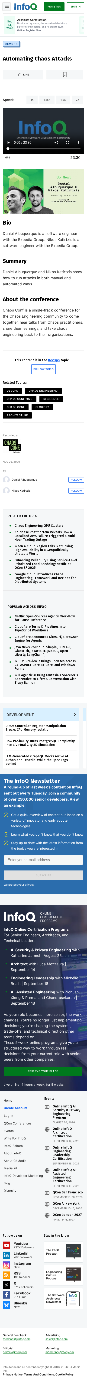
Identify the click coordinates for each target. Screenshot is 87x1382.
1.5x (63, 99)
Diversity (10, 1190)
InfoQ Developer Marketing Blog (23, 1179)
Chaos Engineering (43, 390)
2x (77, 99)
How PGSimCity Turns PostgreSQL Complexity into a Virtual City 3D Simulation (40, 743)
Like (26, 74)
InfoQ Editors (13, 1146)
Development (20, 714)
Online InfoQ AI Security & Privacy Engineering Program (66, 1112)
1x (32, 99)
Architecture (17, 415)
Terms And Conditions (39, 1374)
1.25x (47, 99)
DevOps (11, 44)
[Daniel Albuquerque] (6, 479)
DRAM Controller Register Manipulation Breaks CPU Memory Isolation (36, 728)
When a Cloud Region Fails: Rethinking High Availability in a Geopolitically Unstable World (44, 550)
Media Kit (10, 1168)
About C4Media (15, 1161)
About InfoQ (12, 1153)
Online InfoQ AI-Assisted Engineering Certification (65, 1175)
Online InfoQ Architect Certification (62, 1132)
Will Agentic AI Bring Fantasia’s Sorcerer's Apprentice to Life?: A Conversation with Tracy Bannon (46, 679)
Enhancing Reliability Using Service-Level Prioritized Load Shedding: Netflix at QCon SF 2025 (46, 564)
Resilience (51, 399)
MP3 (7, 157)
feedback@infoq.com (16, 1339)
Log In (8, 1115)
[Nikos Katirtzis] (6, 490)
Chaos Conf (16, 407)
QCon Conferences (18, 1123)
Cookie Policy (64, 1374)
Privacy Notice (13, 1374)
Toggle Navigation (6, 6)
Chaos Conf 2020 (19, 399)
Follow (76, 479)
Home (8, 1100)
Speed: (8, 100)
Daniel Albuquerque (24, 479)
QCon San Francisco (68, 1192)
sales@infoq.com (56, 1339)
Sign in (76, 6)
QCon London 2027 (67, 1215)
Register (54, 6)
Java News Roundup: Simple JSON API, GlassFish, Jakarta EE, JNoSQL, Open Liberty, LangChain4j (43, 651)
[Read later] (64, 74)
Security (42, 407)
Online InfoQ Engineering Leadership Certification (62, 1153)
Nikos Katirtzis (21, 490)
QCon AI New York (66, 1204)
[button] (43, 875)
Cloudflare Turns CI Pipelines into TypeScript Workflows (40, 628)
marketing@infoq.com (59, 1352)
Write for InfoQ (15, 1138)
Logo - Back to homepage (26, 6)
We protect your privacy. (19, 884)
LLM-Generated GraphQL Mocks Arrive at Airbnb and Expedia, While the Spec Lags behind (37, 760)
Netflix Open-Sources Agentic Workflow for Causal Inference (45, 618)
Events (9, 1131)
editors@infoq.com (15, 1352)
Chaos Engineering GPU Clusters (39, 526)
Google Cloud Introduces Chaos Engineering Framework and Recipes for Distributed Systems (45, 578)
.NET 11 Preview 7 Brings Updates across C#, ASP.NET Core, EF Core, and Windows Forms (45, 665)
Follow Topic (43, 369)
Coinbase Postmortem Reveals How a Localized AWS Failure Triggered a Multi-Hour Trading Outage (46, 536)
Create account (15, 1108)
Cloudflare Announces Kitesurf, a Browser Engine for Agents (46, 639)
